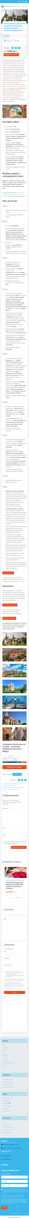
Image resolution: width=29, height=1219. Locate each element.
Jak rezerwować (7, 1125)
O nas (4, 1122)
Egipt (4, 1052)
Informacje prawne (8, 1130)
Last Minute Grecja (8, 1079)
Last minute (6, 1111)
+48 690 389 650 (7, 1155)
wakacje (22, 579)
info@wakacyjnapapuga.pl (10, 1144)
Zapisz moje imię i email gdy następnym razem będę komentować (15, 842)
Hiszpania (5, 1047)
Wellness (5, 1065)
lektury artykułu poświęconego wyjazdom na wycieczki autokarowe (13, 194)
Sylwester (5, 1108)
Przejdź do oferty (11, 54)
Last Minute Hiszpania (9, 1087)
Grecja (4, 1050)
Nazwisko (6, 958)
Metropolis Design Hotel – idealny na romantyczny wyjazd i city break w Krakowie (12, 885)
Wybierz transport (9, 618)
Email (4, 835)
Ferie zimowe (6, 1101)
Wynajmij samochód (9, 605)
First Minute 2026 (7, 1098)
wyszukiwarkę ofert (19, 581)
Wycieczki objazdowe (8, 1063)
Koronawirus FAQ (7, 1132)
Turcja (4, 1045)
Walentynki (6, 1103)
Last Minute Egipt (7, 1084)
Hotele (12, 880)
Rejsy (4, 1068)
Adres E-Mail (8, 965)
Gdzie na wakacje (7, 1106)
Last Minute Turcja (8, 1082)
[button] (23, 6)
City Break (6, 880)
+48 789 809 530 (7, 1159)
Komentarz (5, 808)
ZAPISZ (14, 992)
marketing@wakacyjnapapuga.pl (12, 1148)
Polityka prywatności (8, 1127)
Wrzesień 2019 (17, 774)
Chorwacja (5, 1055)
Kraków (20, 880)
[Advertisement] (14, 1013)
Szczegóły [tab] (6, 35)
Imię (4, 828)
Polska (15, 880)
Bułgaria (5, 1057)
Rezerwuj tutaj (8, 573)
